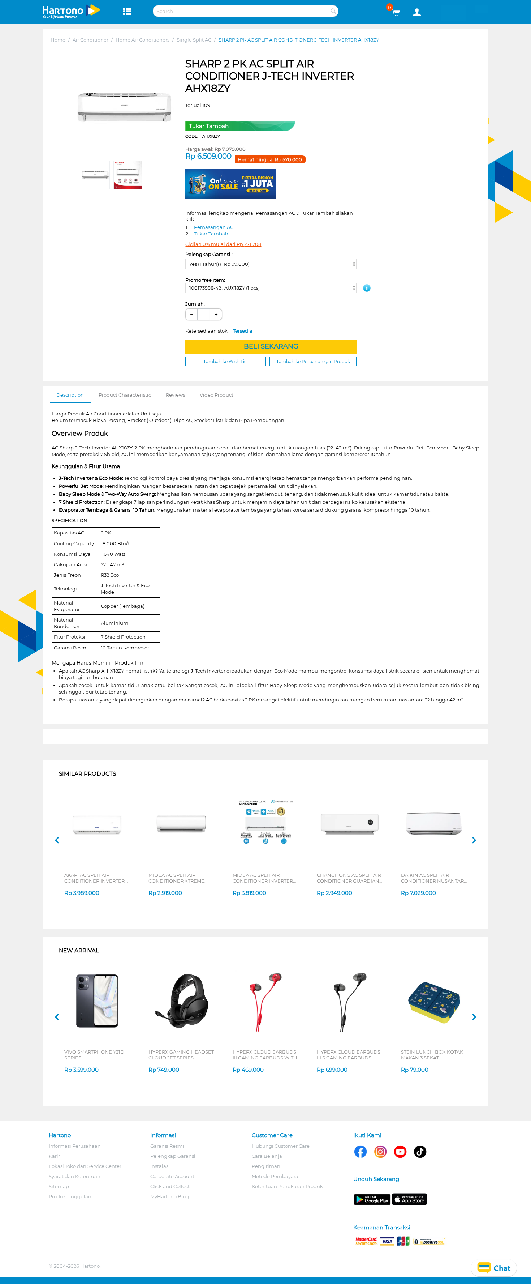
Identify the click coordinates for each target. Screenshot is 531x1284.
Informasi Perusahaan (75, 1146)
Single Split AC (194, 40)
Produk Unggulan (70, 1196)
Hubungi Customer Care (281, 1146)
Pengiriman (266, 1166)
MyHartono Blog (169, 1196)
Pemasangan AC (213, 227)
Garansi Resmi (167, 1146)
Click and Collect (170, 1186)
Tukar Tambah (211, 233)
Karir (54, 1156)
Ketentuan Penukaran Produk (287, 1186)
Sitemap (59, 1186)
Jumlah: (195, 304)
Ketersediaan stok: (218, 331)
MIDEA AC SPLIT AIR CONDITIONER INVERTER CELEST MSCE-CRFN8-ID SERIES (263, 878)
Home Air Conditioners (142, 40)
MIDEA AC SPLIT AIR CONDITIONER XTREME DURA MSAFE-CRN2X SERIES (182, 878)
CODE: (202, 136)
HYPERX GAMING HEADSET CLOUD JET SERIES (181, 1055)
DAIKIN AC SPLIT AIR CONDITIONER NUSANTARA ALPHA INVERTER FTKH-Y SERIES (434, 878)
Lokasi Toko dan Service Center (85, 1166)
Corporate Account (172, 1176)
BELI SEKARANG (271, 346)
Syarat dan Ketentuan (74, 1176)
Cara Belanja (267, 1156)
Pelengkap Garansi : (209, 254)
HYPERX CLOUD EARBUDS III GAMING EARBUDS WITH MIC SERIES (265, 1055)
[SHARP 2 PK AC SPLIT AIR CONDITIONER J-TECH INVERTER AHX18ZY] (125, 107)
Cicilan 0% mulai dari (223, 244)
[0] (399, 11)
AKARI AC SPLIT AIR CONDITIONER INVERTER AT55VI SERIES (94, 878)
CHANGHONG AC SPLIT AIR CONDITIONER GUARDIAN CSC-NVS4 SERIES (349, 878)
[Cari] (333, 11)
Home (58, 40)
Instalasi (160, 1166)
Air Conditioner (90, 40)
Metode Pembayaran (277, 1176)
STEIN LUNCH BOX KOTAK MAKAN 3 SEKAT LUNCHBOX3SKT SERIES (432, 1055)
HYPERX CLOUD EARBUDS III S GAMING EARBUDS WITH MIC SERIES (348, 1055)
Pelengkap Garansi (172, 1156)
